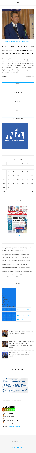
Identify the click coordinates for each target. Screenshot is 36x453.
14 (27, 175)
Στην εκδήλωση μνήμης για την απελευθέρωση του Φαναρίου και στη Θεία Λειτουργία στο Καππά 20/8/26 (17, 274)
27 (23, 184)
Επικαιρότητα (20, 42)
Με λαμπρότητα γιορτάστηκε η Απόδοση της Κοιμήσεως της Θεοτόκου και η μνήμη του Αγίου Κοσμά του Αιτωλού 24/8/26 (16, 257)
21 (27, 180)
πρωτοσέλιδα (18, 236)
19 (18, 180)
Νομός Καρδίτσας (21, 44)
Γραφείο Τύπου (10, 42)
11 (13, 175)
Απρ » (32, 192)
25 (13, 184)
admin (5, 76)
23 (4, 184)
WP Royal (21, 441)
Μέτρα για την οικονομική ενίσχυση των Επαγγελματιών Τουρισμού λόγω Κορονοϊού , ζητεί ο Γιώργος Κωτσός (18, 50)
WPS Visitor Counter (15, 426)
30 (4, 188)
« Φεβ (3, 192)
